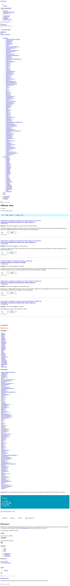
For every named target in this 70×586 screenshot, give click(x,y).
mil (7, 108)
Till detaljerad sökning (6, 29)
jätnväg (8, 93)
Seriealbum (9, 134)
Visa (2, 232)
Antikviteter (9, 40)
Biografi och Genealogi (12, 50)
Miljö (8, 111)
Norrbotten (8, 173)
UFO (8, 150)
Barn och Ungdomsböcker (13, 46)
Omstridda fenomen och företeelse (14, 122)
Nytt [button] (4, 325)
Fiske (8, 64)
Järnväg (9, 92)
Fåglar (8, 69)
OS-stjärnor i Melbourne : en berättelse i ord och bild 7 (13, 262)
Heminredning (10, 73)
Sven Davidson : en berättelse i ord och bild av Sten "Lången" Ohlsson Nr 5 (18, 302)
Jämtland (8, 169)
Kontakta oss (6, 17)
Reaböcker (7, 13)
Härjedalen (8, 168)
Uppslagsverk (10, 154)
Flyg (8, 66)
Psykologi (9, 127)
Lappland (8, 170)
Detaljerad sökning (7, 19)
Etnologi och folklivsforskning (13, 59)
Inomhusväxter (10, 85)
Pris (22, 215)
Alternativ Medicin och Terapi (13, 39)
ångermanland (9, 189)
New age (9, 121)
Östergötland (9, 191)
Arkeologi (9, 41)
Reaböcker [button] (5, 328)
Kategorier (5, 10)
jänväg (8, 90)
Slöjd (8, 142)
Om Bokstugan (6, 15)
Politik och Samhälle (11, 125)
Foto (8, 67)
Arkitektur (9, 43)
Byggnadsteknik (10, 51)
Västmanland (9, 187)
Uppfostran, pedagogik (12, 153)
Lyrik (8, 99)
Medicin (9, 104)
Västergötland (9, 186)
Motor (8, 113)
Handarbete (9, 72)
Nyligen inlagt (9, 12)
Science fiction (10, 133)
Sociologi (9, 143)
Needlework (9, 119)
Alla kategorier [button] (4, 369)
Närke (7, 175)
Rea (4, 551)
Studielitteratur (10, 147)
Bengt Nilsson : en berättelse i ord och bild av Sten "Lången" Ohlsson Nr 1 (18, 222)
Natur (8, 116)
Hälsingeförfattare (11, 81)
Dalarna (8, 52)
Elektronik (9, 57)
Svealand (8, 180)
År (14, 215)
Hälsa (8, 80)
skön (7, 139)
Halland (7, 165)
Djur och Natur (10, 54)
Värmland (8, 184)
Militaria (9, 109)
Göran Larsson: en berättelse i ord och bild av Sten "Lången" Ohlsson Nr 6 (18, 242)
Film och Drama (10, 61)
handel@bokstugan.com (6, 562)
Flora (8, 65)
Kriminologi (9, 97)
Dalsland (8, 161)
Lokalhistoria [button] (4, 330)
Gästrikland (8, 164)
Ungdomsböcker (10, 151)
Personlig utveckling (11, 124)
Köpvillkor (5, 18)
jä (7, 88)
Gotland (8, 163)
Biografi (8, 49)
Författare (11, 215)
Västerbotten (8, 185)
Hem (2, 201)
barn (7, 45)
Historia (9, 75)
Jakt (8, 87)
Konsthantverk (10, 96)
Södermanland (9, 181)
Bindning (18, 215)
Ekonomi (9, 56)
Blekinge (8, 158)
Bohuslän (8, 159)
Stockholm (8, 179)
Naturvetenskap (10, 117)
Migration (9, 106)
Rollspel (8, 132)
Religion (9, 128)
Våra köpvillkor (7, 556)
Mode (8, 112)
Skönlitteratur (10, 140)
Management (9, 102)
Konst (8, 95)
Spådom (8, 145)
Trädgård (9, 149)
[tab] (35, 325)
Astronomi (9, 44)
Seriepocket (9, 137)
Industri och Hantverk (11, 83)
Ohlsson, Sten (5, 223)
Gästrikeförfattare (10, 71)
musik (8, 114)
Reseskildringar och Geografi (13, 130)
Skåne (7, 176)
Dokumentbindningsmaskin (12, 55)
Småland (8, 177)
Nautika (8, 118)
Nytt (4, 192)
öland (7, 190)
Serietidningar (10, 138)
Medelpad (8, 171)
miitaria (8, 107)
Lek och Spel (10, 98)
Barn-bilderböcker (11, 47)
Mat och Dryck (10, 103)
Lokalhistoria (6, 156)
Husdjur (8, 77)
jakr (7, 86)
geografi (8, 70)
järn (7, 91)
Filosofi (8, 62)
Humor (8, 76)
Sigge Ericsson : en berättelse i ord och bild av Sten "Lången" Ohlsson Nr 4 (18, 282)
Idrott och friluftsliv (11, 82)
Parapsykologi (9, 123)
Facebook (5, 570)
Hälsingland (8, 166)
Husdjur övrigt (10, 78)
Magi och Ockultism (11, 101)
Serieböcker (9, 135)
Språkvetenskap (10, 144)
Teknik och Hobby (11, 148)
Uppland (8, 182)
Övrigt (8, 155)
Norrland (8, 174)
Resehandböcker (10, 129)
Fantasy (8, 60)
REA (4, 194)
